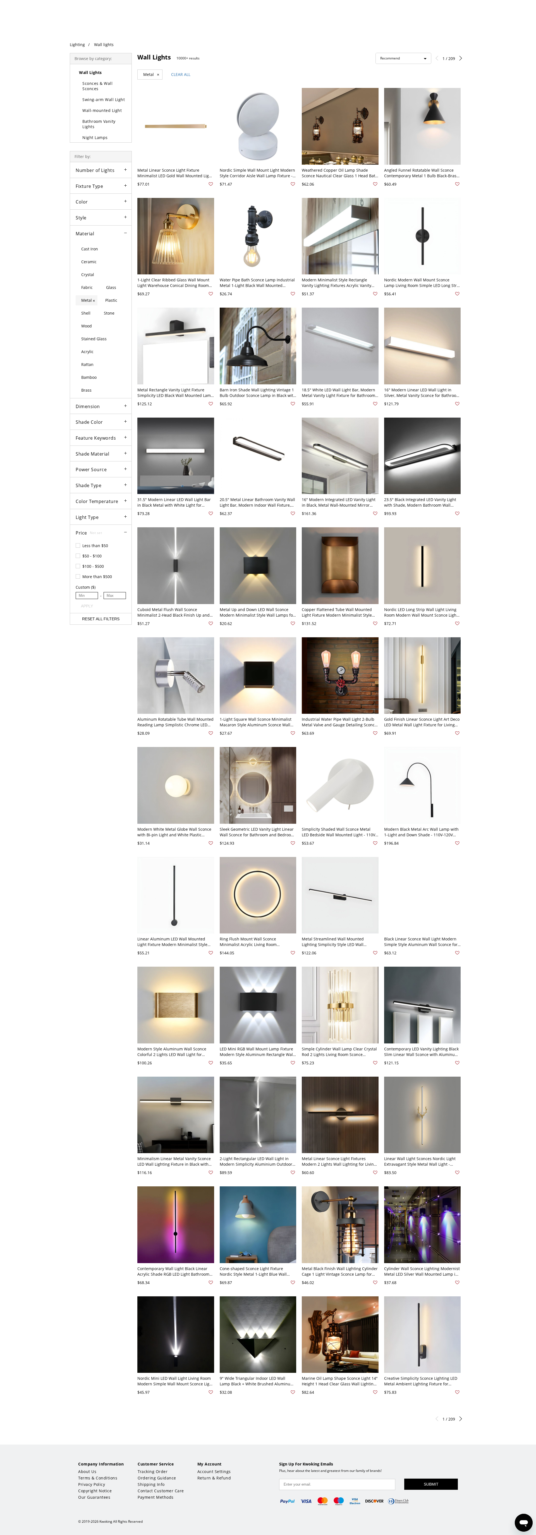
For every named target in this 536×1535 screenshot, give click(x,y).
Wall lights (104, 44)
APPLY (87, 606)
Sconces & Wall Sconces (97, 86)
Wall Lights (90, 72)
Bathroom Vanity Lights (99, 124)
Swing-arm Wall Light (103, 99)
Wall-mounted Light (102, 110)
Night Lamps (95, 137)
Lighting (77, 44)
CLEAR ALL (180, 74)
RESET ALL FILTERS (100, 619)
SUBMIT (431, 1484)
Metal (151, 74)
